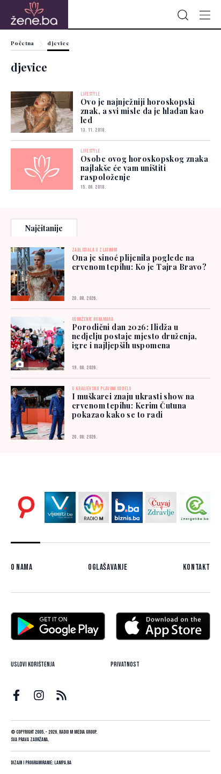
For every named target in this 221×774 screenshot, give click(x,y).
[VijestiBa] (60, 507)
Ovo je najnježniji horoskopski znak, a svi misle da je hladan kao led (142, 111)
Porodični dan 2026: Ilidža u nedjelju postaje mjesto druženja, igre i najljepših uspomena (134, 336)
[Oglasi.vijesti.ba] (26, 507)
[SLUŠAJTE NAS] (93, 507)
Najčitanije (44, 228)
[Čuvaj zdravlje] (160, 507)
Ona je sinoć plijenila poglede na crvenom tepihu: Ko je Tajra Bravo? (139, 262)
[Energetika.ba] (194, 507)
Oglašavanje (108, 567)
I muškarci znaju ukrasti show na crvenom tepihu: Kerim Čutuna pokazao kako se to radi (133, 405)
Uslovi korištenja (33, 665)
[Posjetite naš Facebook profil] (16, 695)
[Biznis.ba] (127, 507)
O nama (22, 567)
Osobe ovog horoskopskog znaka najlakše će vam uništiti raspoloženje (144, 168)
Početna (22, 43)
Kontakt (196, 567)
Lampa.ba (62, 762)
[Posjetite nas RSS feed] (61, 695)
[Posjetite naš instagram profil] (39, 695)
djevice (58, 43)
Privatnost (124, 665)
